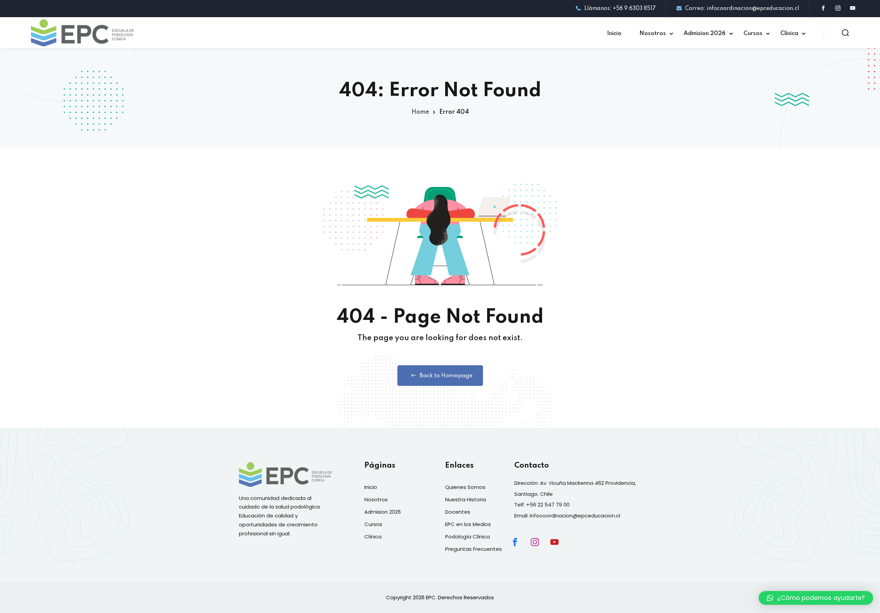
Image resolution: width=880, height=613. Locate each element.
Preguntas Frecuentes (473, 549)
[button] (816, 598)
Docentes (457, 511)
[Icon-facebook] (521, 548)
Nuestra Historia (465, 499)
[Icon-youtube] (560, 548)
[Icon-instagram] (541, 548)
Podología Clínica (467, 536)
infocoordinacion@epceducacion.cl (575, 515)
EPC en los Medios (468, 524)
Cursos (753, 33)
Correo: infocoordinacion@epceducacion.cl (742, 8)
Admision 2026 (705, 33)
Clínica (789, 33)
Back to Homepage (446, 376)
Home (420, 112)
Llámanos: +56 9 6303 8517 (620, 8)
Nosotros (652, 33)
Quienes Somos (465, 487)
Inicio (614, 33)
